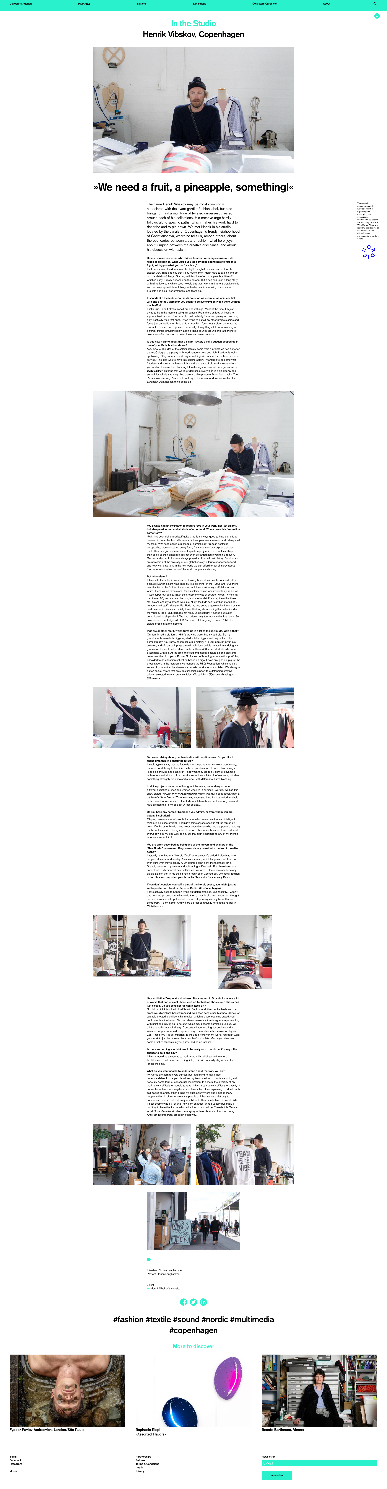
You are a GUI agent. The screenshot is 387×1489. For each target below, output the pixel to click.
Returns (140, 1460)
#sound (187, 1320)
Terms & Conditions (147, 1464)
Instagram (16, 1464)
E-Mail (13, 1456)
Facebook (16, 1460)
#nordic (216, 1320)
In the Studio (193, 24)
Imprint (140, 1467)
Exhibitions (199, 3)
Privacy (140, 1471)
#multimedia (252, 1320)
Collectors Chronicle (264, 3)
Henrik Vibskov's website (165, 1288)
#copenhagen (193, 1330)
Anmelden (277, 1475)
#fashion (129, 1320)
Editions (141, 3)
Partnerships (143, 1456)
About (326, 3)
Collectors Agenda (21, 3)
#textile (159, 1320)
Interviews (84, 3)
